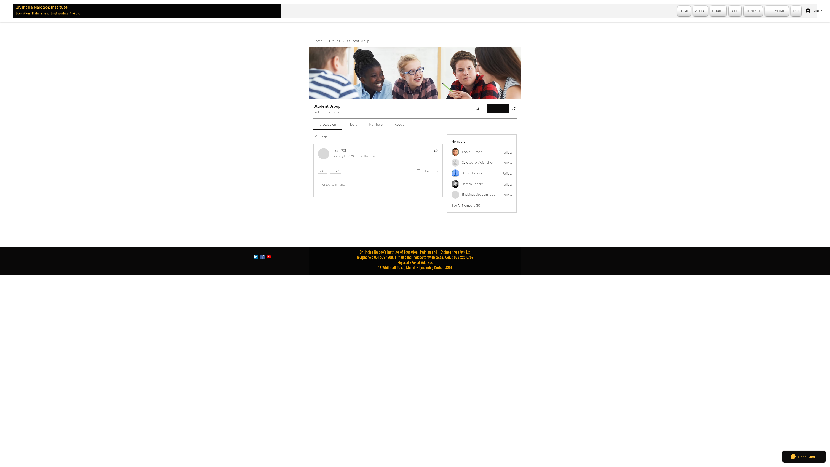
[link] (327, 124)
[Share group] (514, 108)
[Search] (477, 108)
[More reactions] (335, 171)
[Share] (435, 150)
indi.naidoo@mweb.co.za (425, 257)
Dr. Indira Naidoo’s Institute (41, 7)
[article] (378, 170)
